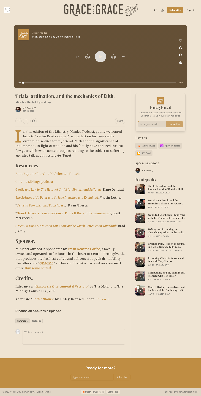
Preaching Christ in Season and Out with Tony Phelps (166, 260)
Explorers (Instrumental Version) (61, 286)
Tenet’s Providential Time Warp (41, 205)
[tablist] (29, 321)
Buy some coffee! (38, 268)
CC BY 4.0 (101, 299)
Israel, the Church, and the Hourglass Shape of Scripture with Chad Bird (165, 202)
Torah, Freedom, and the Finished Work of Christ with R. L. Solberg (165, 187)
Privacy (25, 392)
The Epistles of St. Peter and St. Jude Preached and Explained (56, 197)
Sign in (191, 10)
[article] (160, 189)
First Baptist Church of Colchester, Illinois (47, 174)
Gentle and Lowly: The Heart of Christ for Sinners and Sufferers (58, 189)
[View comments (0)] (180, 47)
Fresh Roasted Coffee (84, 249)
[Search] (155, 10)
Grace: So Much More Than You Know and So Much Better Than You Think (66, 226)
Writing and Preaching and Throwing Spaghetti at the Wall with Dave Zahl (165, 231)
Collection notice (44, 392)
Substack (169, 392)
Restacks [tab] (36, 321)
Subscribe (175, 10)
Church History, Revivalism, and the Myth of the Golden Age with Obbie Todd (166, 288)
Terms (32, 392)
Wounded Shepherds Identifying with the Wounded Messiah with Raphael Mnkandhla (166, 216)
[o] (140, 189)
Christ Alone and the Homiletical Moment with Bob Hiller (166, 274)
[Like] (18, 121)
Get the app (113, 392)
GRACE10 (46, 263)
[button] (77, 57)
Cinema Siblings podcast (34, 182)
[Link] (11, 165)
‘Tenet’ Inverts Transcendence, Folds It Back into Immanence (64, 213)
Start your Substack (94, 392)
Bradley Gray (29, 108)
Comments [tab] (22, 321)
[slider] (99, 82)
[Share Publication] (162, 10)
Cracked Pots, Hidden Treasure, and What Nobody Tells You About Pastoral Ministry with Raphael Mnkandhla (166, 245)
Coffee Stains (43, 299)
